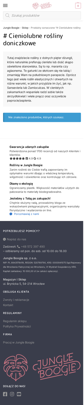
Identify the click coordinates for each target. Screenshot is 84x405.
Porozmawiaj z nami (26, 213)
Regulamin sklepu (15, 321)
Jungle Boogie (11, 27)
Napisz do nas (16, 239)
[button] (77, 6)
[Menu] (9, 6)
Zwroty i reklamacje (16, 299)
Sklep (25, 27)
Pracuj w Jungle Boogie (18, 342)
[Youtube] (19, 394)
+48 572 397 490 (33, 246)
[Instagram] (12, 394)
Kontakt (8, 305)
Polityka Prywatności (17, 326)
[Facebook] (5, 394)
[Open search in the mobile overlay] (42, 15)
